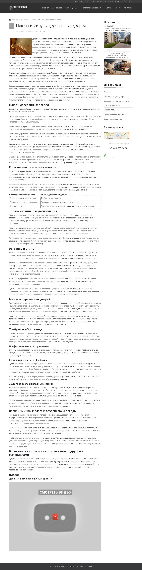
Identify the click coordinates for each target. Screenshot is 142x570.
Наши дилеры (109, 110)
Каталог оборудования (91, 8)
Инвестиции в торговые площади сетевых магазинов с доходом (117, 29)
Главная (45, 8)
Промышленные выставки (114, 114)
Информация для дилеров (114, 96)
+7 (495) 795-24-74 (84, 1)
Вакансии (108, 92)
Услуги (108, 8)
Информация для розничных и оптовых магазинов (116, 103)
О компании (57, 8)
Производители (70, 8)
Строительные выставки (114, 119)
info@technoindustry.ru (104, 1)
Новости (117, 8)
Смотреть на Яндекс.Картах (118, 144)
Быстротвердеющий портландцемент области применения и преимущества (117, 55)
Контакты (128, 8)
